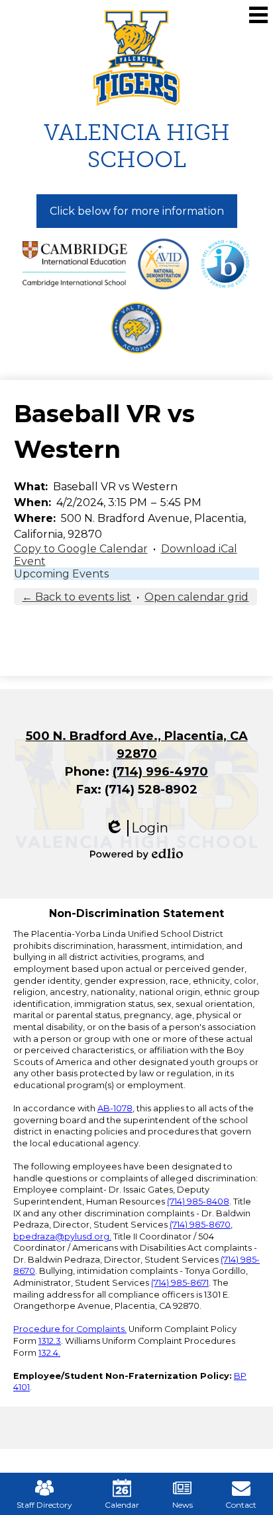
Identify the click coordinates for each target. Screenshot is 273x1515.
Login (136, 828)
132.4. (49, 1353)
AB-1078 (115, 1108)
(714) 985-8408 (198, 1201)
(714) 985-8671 (180, 1283)
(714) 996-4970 (160, 771)
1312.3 (49, 1341)
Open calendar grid (196, 597)
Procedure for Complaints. (70, 1329)
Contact (240, 1505)
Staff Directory (44, 1505)
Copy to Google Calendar (81, 548)
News (182, 1505)
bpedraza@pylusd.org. (62, 1236)
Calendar (122, 1505)
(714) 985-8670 (200, 1225)
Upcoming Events (61, 574)
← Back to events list (76, 597)
